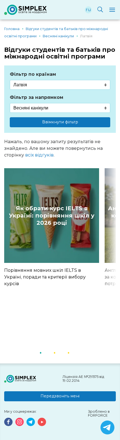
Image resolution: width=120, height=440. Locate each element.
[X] (107, 427)
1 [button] (47, 352)
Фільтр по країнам (33, 74)
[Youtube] (42, 422)
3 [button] (75, 352)
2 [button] (61, 352)
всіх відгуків (39, 155)
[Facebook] (8, 422)
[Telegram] (31, 422)
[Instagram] (19, 422)
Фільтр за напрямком (36, 97)
